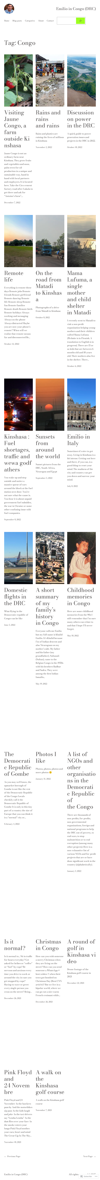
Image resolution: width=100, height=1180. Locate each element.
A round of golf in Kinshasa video (81, 951)
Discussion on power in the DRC (81, 119)
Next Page (89, 1156)
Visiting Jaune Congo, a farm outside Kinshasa (17, 129)
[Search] (80, 21)
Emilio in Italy (78, 440)
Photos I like (46, 757)
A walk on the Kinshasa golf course (50, 1082)
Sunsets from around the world (48, 446)
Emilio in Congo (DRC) (76, 9)
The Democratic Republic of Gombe (17, 764)
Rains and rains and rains (48, 119)
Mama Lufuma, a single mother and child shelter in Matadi (79, 293)
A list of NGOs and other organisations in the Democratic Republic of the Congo (81, 780)
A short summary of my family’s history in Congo (47, 606)
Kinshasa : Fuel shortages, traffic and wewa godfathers (18, 453)
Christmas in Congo (48, 944)
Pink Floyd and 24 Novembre (18, 1082)
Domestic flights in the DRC (15, 596)
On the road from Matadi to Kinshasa (49, 286)
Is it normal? (14, 944)
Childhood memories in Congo (80, 596)
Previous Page (12, 1156)
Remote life (13, 276)
